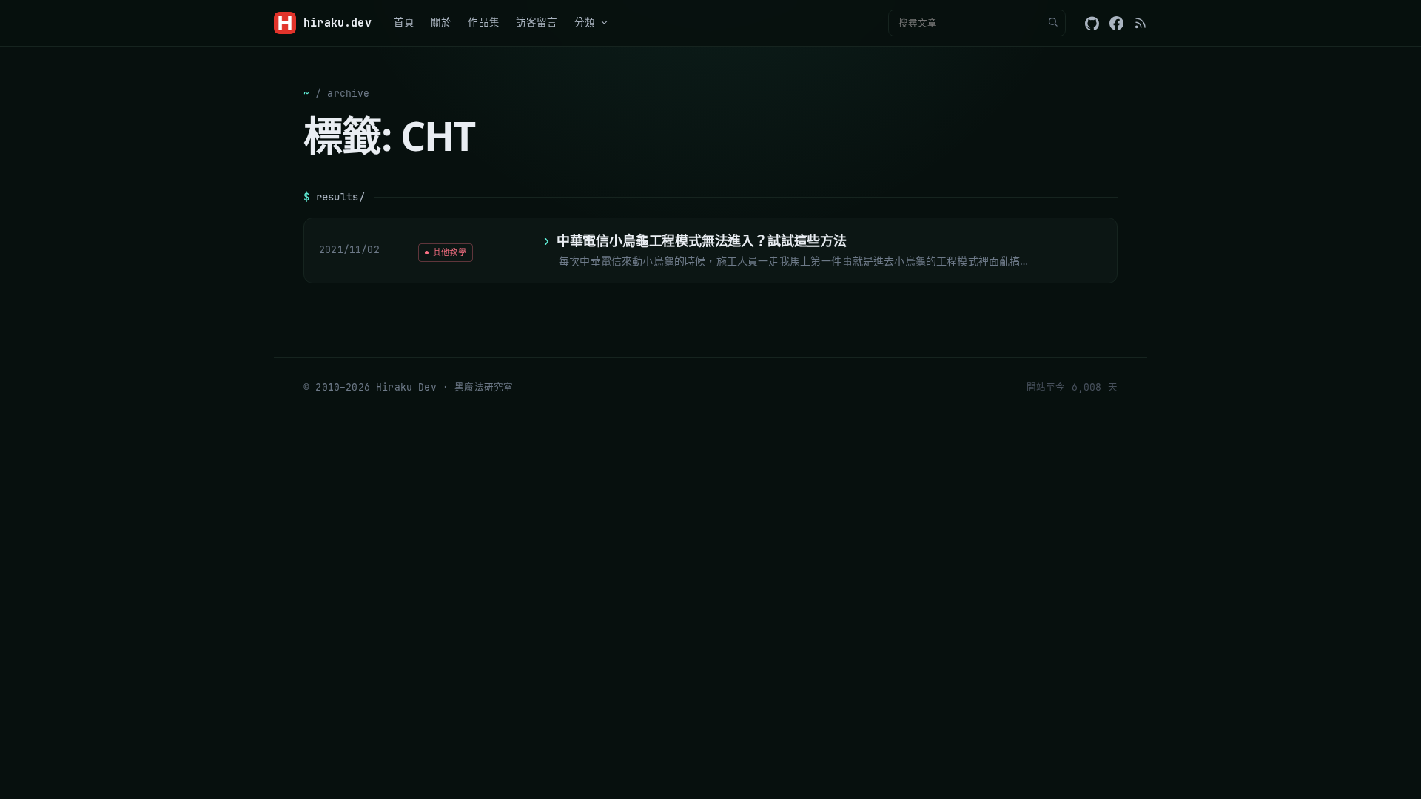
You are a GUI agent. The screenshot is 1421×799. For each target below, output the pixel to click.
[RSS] (1140, 23)
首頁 (404, 22)
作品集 (484, 22)
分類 (584, 22)
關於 (441, 22)
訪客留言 (537, 22)
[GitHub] (1092, 23)
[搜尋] (1052, 23)
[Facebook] (1116, 23)
